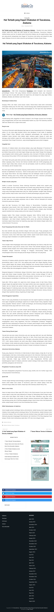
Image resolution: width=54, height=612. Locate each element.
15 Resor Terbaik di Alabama (11, 454)
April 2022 (31, 563)
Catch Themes (30, 609)
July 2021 (31, 587)
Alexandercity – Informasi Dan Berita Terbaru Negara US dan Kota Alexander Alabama (30, 607)
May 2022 (31, 560)
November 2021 (33, 576)
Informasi (9, 422)
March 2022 (32, 565)
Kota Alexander (5, 526)
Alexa (22, 26)
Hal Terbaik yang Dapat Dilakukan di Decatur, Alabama (30, 115)
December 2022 (33, 541)
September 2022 (33, 549)
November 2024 (33, 524)
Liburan (12, 425)
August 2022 (32, 552)
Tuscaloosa (30, 91)
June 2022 (31, 557)
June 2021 (31, 590)
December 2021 (33, 574)
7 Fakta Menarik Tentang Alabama (13, 441)
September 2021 (33, 582)
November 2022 (33, 543)
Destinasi (9, 425)
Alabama (5, 422)
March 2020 (32, 601)
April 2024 (31, 527)
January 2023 (32, 538)
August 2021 (32, 584)
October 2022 (32, 546)
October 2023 (32, 530)
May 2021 (31, 593)
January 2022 (32, 571)
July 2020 (31, 598)
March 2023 (32, 532)
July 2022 (31, 554)
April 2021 (31, 595)
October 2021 (32, 579)
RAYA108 (7, 505)
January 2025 (32, 521)
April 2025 (31, 519)
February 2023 (32, 535)
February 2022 (32, 568)
